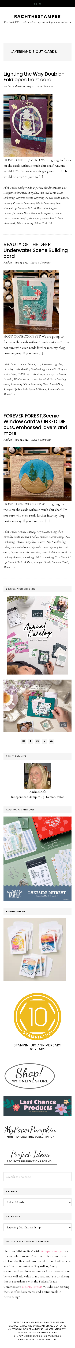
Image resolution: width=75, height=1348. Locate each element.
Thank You (48, 218)
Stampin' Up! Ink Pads (30, 208)
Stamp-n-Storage (51, 1251)
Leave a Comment (43, 86)
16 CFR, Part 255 (32, 1287)
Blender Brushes (52, 187)
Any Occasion (44, 364)
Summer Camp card (42, 213)
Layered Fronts (24, 198)
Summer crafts (19, 218)
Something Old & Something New (42, 203)
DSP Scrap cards (27, 374)
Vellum (59, 218)
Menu (37, 4)
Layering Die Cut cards (47, 198)
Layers (64, 198)
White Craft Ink (43, 223)
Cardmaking (38, 369)
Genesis (37, 1335)
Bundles (25, 369)
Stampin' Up (10, 208)
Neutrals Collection (29, 552)
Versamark (9, 223)
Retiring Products (12, 203)
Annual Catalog (26, 364)
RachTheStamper (37, 16)
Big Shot (37, 187)
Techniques (34, 218)
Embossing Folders (13, 542)
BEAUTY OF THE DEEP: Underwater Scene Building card (35, 250)
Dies (48, 369)
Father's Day (43, 542)
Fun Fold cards (48, 192)
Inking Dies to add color (16, 547)
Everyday (33, 192)
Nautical (44, 379)
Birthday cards (11, 369)
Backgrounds (25, 187)
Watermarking (25, 223)
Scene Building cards (53, 552)
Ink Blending (59, 542)
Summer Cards (55, 389)
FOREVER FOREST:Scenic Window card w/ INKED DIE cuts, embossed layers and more (35, 424)
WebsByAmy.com (46, 1339)
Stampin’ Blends (37, 389)
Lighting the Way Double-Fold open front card (33, 77)
